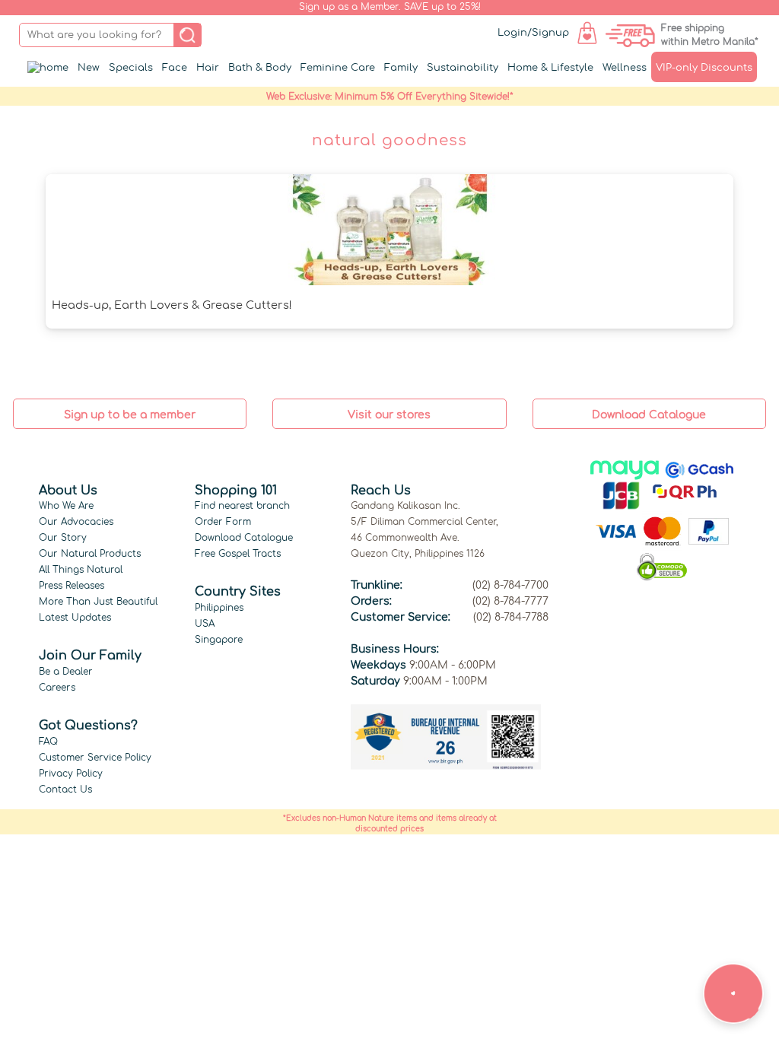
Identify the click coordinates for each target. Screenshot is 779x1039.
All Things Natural (80, 569)
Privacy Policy (71, 773)
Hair (207, 67)
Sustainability (462, 67)
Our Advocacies (76, 521)
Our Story (63, 537)
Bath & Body (259, 67)
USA (205, 623)
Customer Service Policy (95, 757)
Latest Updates (75, 617)
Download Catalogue (244, 537)
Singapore (219, 639)
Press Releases (71, 585)
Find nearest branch (242, 505)
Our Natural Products (90, 553)
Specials (131, 67)
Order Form (223, 521)
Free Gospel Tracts (238, 553)
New (89, 67)
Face (174, 67)
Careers (57, 687)
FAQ (48, 741)
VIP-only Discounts (704, 67)
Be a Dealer (66, 671)
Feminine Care (337, 67)
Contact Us (65, 789)
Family (401, 67)
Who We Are (66, 505)
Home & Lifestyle (550, 67)
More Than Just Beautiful (98, 601)
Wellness (625, 67)
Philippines (219, 607)
